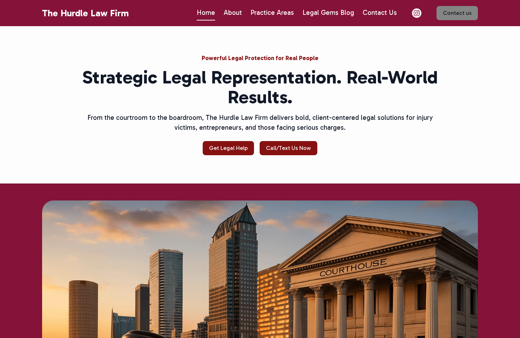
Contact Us (380, 12)
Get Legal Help (228, 148)
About (233, 12)
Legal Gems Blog (328, 12)
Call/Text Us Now (288, 148)
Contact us (457, 13)
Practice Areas (272, 12)
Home (206, 12)
